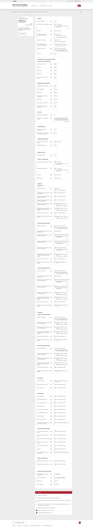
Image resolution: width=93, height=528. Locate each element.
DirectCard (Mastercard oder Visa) (61, 37)
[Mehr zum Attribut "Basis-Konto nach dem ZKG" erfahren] (51, 64)
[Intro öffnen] (80, 1)
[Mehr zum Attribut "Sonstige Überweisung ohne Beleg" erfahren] (51, 409)
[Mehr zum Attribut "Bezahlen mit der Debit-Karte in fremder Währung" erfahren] (51, 216)
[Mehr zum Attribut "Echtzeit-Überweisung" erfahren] (51, 416)
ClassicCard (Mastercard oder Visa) (61, 44)
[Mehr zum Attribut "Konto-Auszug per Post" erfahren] (51, 381)
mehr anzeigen (67, 121)
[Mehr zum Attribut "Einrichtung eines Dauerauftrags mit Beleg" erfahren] (51, 431)
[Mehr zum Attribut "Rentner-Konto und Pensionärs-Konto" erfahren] (51, 103)
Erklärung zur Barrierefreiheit (35, 525)
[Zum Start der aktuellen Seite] (80, 523)
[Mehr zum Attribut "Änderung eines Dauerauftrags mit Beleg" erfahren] (51, 438)
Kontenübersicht (43, 5)
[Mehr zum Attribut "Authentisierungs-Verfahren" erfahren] (51, 77)
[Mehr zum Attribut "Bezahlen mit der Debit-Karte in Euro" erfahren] (51, 213)
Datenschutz (26, 525)
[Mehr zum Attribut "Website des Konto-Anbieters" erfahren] (51, 477)
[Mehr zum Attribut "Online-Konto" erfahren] (51, 54)
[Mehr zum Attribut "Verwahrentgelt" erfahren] (51, 178)
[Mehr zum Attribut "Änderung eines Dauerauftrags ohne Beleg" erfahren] (51, 442)
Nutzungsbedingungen (47, 525)
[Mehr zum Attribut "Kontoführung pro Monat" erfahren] (51, 21)
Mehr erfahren (67, 28)
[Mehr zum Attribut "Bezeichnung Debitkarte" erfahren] (51, 34)
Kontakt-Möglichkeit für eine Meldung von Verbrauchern (24, 30)
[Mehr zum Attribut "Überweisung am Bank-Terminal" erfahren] (51, 403)
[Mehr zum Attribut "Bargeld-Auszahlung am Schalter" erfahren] (51, 464)
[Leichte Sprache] (78, 1)
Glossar (50, 5)
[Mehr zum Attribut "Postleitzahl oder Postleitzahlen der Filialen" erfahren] (51, 118)
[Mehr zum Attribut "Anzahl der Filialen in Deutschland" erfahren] (51, 115)
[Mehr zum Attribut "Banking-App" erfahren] (51, 74)
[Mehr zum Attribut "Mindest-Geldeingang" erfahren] (51, 89)
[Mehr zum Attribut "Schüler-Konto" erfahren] (51, 92)
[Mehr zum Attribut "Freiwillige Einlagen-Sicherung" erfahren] (51, 145)
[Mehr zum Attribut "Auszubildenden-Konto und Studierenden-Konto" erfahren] (51, 96)
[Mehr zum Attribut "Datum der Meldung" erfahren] (51, 484)
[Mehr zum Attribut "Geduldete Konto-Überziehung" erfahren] (51, 168)
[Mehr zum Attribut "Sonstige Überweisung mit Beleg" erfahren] (51, 413)
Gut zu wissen (34, 5)
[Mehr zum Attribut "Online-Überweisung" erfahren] (51, 396)
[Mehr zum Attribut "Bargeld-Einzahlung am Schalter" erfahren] (51, 461)
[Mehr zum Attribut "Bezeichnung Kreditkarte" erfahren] (51, 44)
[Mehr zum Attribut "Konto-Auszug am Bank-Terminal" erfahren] (51, 384)
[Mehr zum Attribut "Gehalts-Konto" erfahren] (51, 99)
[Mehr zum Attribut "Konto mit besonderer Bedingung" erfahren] (51, 86)
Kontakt (13, 525)
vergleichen (23, 33)
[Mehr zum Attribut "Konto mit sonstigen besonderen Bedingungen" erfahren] (51, 106)
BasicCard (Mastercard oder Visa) (61, 35)
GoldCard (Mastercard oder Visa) (61, 45)
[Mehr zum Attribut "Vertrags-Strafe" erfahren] (51, 481)
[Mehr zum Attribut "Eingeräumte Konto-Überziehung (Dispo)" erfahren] (51, 24)
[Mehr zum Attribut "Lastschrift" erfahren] (51, 449)
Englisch (69, 1)
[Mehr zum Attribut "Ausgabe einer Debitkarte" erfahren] (51, 40)
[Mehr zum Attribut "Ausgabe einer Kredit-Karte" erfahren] (51, 48)
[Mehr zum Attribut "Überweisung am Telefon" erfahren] (51, 406)
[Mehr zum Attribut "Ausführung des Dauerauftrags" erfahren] (51, 445)
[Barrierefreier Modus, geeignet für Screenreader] (76, 1)
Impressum (19, 525)
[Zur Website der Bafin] (14, 1)
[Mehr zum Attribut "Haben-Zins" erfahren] (51, 31)
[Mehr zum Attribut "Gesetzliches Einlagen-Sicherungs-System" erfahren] (51, 141)
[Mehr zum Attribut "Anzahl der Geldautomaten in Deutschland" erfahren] (51, 129)
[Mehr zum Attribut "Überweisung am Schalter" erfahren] (51, 399)
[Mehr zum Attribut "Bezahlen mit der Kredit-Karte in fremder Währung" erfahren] (51, 339)
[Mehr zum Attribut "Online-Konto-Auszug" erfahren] (51, 388)
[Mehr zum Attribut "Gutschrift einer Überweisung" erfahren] (51, 419)
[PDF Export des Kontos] (80, 11)
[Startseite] (12, 11)
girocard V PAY (58, 34)
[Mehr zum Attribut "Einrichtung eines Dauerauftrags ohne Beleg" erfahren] (51, 435)
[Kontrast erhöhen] (72, 1)
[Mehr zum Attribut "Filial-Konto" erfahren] (51, 67)
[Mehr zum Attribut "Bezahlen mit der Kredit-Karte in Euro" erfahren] (51, 336)
